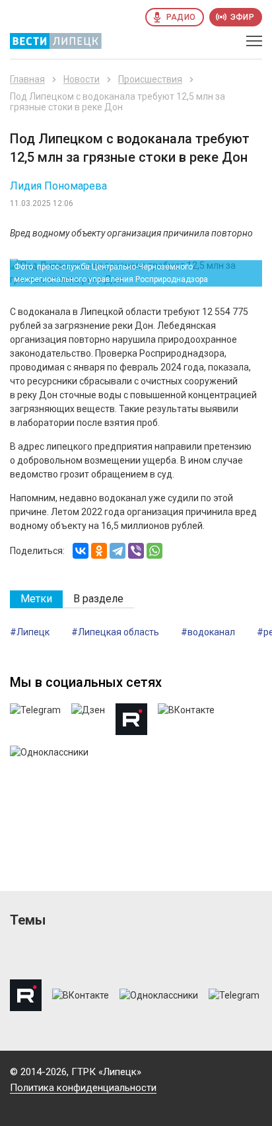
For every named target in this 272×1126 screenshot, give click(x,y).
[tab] (36, 599)
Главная (27, 79)
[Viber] (136, 551)
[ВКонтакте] (80, 551)
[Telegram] (117, 551)
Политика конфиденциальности (83, 1088)
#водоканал (208, 632)
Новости (81, 79)
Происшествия (150, 79)
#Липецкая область (115, 632)
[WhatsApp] (154, 551)
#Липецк (30, 632)
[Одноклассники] (99, 551)
